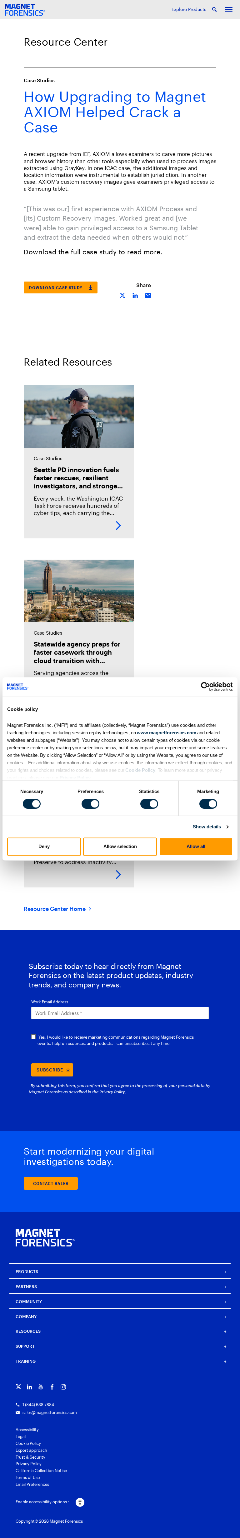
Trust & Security (30, 1457)
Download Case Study (55, 287)
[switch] (90, 804)
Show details (207, 826)
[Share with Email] (148, 295)
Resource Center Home (55, 908)
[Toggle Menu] (228, 9)
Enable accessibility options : (42, 1501)
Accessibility (27, 1429)
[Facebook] (52, 1387)
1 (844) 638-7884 (38, 1404)
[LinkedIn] (29, 1387)
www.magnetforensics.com (166, 732)
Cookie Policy (139, 770)
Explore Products (189, 9)
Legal (21, 1436)
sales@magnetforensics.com (49, 1412)
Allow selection (120, 846)
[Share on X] (123, 295)
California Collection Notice (41, 1470)
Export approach (31, 1450)
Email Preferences (32, 1484)
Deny (44, 846)
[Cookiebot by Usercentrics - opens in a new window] (205, 686)
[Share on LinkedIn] (135, 295)
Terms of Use (28, 1477)
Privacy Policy (75, 777)
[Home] (45, 1237)
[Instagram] (63, 1387)
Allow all (196, 846)
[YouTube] (40, 1387)
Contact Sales (50, 1183)
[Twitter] (18, 1387)
